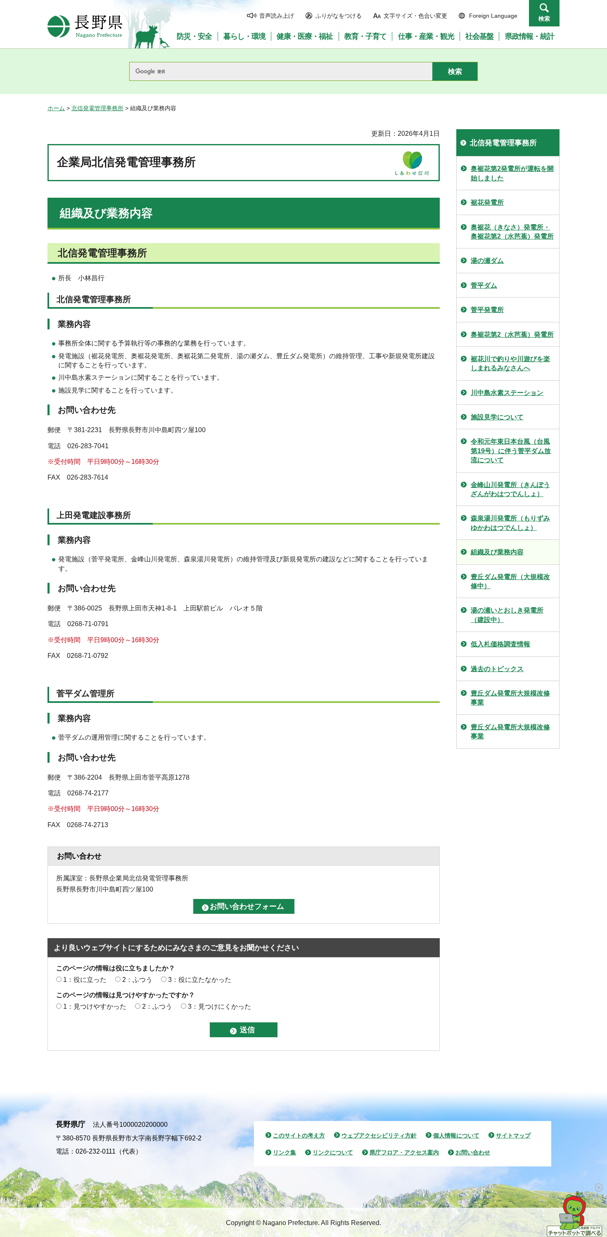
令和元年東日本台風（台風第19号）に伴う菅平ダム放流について (511, 451)
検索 (544, 18)
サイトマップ (513, 1135)
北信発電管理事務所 (97, 108)
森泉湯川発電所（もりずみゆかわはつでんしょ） (510, 523)
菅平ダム (484, 285)
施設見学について (497, 417)
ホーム (56, 108)
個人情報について (456, 1135)
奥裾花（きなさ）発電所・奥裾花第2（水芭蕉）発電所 (512, 232)
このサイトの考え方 (299, 1135)
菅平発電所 (487, 309)
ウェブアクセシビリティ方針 (379, 1135)
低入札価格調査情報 (500, 644)
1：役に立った (85, 979)
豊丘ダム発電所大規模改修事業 (510, 698)
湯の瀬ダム (487, 260)
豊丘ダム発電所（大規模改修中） (510, 581)
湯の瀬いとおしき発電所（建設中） (507, 615)
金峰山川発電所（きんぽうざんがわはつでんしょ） (510, 489)
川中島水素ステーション (507, 392)
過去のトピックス (497, 668)
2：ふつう (137, 979)
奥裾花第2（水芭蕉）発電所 (512, 334)
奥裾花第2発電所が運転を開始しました (512, 173)
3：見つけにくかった (219, 1006)
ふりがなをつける (338, 15)
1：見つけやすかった (94, 1006)
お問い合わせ (472, 1152)
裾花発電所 (487, 202)
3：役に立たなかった (199, 979)
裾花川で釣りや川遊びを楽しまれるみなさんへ (510, 363)
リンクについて (333, 1152)
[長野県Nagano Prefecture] (85, 26)
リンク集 (284, 1152)
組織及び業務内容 (497, 552)
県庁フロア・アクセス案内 (404, 1152)
